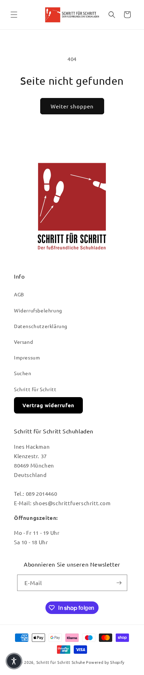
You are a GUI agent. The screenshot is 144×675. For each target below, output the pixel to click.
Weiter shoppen (72, 106)
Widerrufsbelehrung (38, 310)
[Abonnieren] (119, 583)
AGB (19, 294)
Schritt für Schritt (35, 389)
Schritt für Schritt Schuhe (60, 662)
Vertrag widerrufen (48, 405)
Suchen (22, 373)
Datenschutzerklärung (40, 326)
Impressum (27, 357)
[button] (14, 14)
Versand (23, 342)
